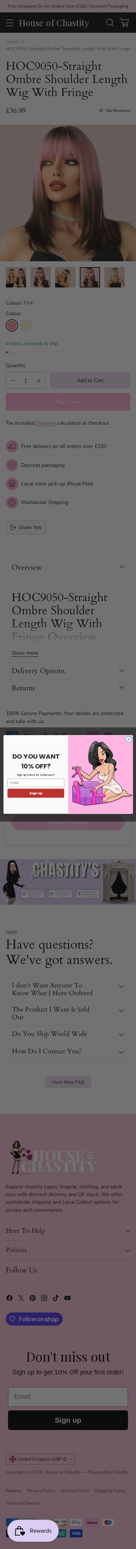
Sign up (35, 793)
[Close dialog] (128, 739)
